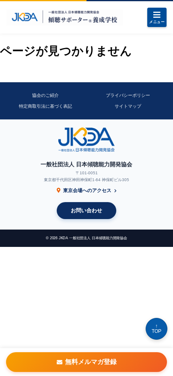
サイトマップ (128, 106)
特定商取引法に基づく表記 (45, 106)
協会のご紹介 (45, 95)
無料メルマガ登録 (91, 361)
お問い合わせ (86, 210)
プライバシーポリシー (128, 95)
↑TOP (156, 328)
